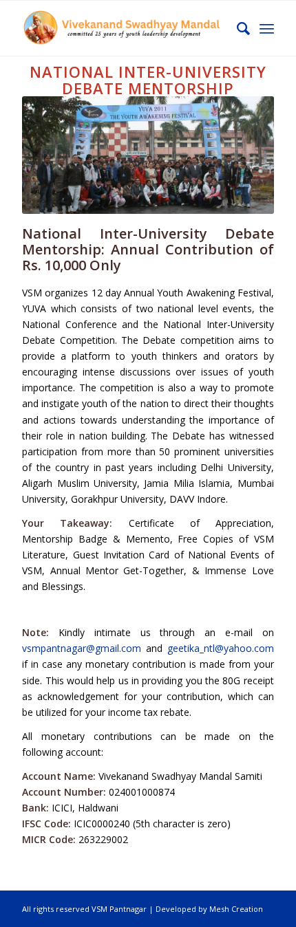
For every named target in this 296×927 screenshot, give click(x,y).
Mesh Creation (236, 909)
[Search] (236, 28)
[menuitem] (236, 28)
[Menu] (267, 28)
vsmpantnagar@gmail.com (81, 648)
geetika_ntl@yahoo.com (220, 648)
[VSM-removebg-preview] (122, 28)
